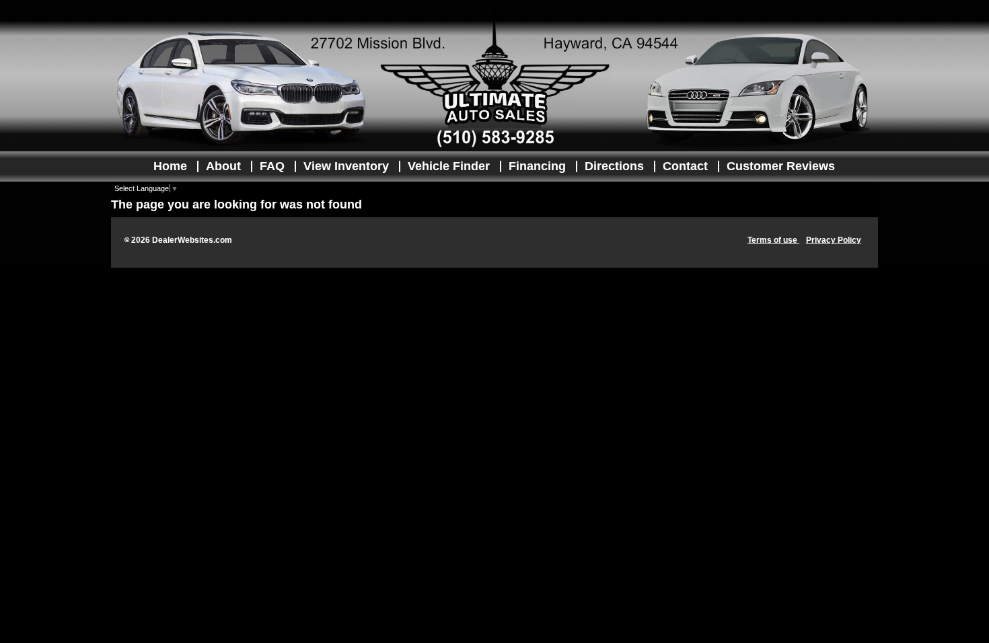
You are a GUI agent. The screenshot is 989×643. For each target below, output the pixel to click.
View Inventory (346, 166)
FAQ (272, 166)
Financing (537, 166)
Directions (614, 166)
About (223, 166)
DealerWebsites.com (192, 240)
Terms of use (773, 240)
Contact (685, 166)
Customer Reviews (781, 166)
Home (170, 166)
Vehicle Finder (449, 166)
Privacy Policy (833, 240)
